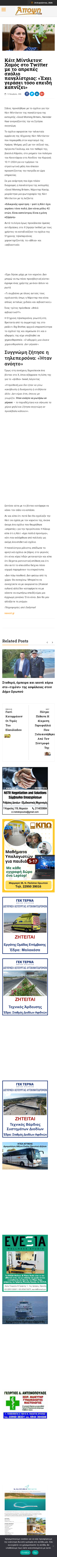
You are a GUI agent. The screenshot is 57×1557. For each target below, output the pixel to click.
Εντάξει (25, 1552)
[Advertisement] (28, 1048)
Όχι (35, 1552)
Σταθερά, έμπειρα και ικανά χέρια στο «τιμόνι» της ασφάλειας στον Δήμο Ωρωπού (27, 687)
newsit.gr (9, 613)
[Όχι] (53, 1546)
